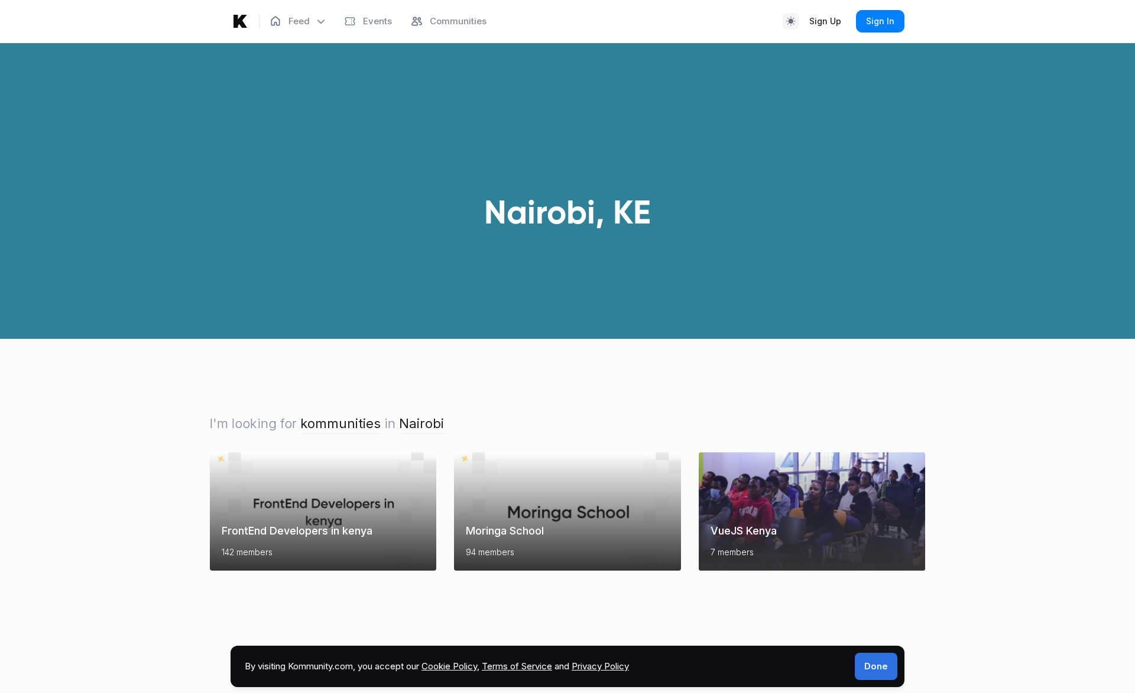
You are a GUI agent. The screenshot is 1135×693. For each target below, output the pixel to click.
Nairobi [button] (421, 423)
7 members (732, 552)
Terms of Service (517, 666)
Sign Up (825, 21)
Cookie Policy (449, 666)
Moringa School (505, 530)
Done (876, 666)
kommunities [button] (340, 423)
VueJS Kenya (744, 530)
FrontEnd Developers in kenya (297, 530)
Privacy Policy (600, 666)
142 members (247, 552)
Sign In (880, 21)
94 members (490, 552)
